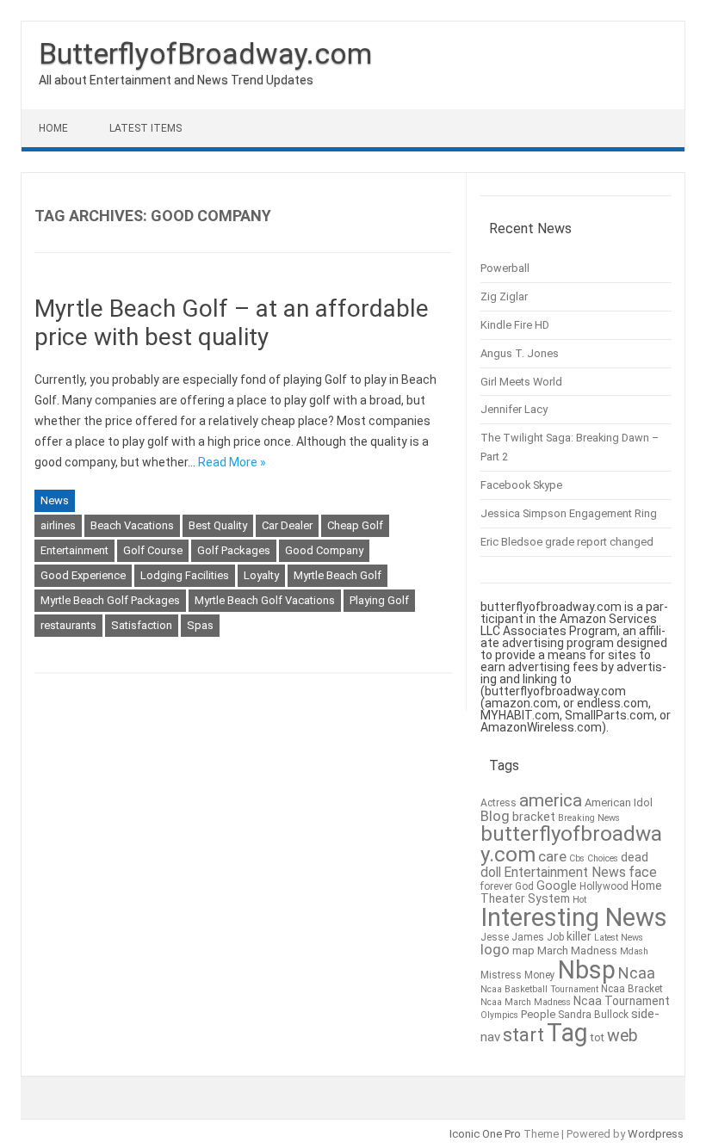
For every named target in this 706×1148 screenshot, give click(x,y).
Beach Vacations (132, 525)
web (622, 1036)
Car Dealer (287, 525)
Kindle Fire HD (514, 324)
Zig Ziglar (504, 296)
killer (579, 936)
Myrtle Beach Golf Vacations (265, 600)
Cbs (577, 858)
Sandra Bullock (593, 1015)
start (523, 1034)
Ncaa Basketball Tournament (539, 989)
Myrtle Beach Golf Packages (110, 600)
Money (539, 975)
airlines (58, 525)
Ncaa (636, 973)
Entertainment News (565, 872)
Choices (602, 858)
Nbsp (587, 969)
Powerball (505, 268)
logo (495, 949)
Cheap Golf (355, 525)
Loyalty (261, 575)
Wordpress (656, 1133)
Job (555, 937)
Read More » (232, 462)
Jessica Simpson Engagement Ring (568, 513)
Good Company (324, 550)
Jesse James (512, 937)
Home (53, 128)
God (524, 886)
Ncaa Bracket (632, 989)
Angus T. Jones (519, 353)
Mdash (634, 951)
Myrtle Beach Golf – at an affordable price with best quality (231, 323)
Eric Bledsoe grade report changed (566, 541)
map (523, 950)
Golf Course (153, 550)
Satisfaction (141, 625)
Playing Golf (379, 600)
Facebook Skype (521, 484)
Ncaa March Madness (525, 1002)
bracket (533, 817)
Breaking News (589, 818)
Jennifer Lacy (514, 409)
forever (496, 886)
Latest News (618, 937)
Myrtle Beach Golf (337, 575)
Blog (495, 816)
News (54, 500)
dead (634, 857)
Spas (200, 625)
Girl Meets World (521, 381)
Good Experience (83, 575)
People (538, 1014)
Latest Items (145, 128)
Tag (567, 1032)
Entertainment (74, 550)
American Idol (619, 802)
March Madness (577, 950)
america (550, 800)
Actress (498, 803)
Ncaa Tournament (621, 1001)
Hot (579, 899)
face (643, 872)
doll (490, 872)
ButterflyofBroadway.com (205, 53)
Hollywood (604, 886)
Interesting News (573, 917)
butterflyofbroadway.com (571, 844)
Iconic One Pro (485, 1133)
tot (597, 1037)
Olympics (499, 1015)
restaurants (68, 625)
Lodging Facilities (184, 575)
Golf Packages (233, 550)
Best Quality (218, 525)
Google (556, 886)
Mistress (501, 975)
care (552, 857)
